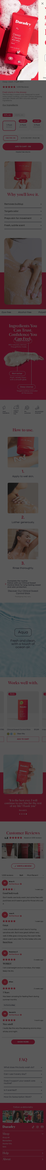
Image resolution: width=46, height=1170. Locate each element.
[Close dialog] (42, 3)
